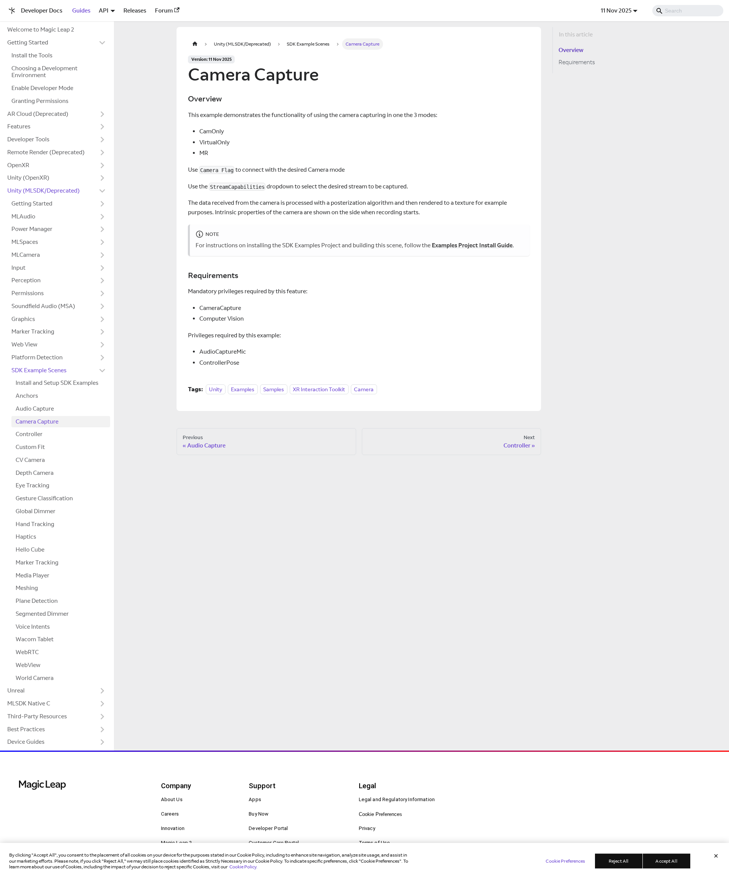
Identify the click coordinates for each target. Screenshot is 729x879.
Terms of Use (374, 843)
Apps (255, 799)
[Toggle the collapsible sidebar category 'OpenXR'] (102, 165)
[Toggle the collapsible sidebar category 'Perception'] (102, 280)
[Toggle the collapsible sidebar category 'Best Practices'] (102, 729)
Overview (571, 50)
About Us (172, 799)
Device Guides (25, 741)
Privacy (367, 828)
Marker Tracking (32, 331)
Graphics (23, 319)
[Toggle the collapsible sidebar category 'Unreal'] (102, 691)
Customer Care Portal (274, 843)
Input (18, 267)
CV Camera (30, 459)
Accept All (666, 861)
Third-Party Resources (37, 716)
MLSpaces (24, 241)
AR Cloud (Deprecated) (37, 113)
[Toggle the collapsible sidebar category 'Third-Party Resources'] (102, 716)
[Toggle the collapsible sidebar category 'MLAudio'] (102, 216)
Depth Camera (35, 472)
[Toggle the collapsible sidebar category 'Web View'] (102, 345)
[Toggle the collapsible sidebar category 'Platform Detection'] (102, 357)
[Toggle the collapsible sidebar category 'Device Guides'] (102, 742)
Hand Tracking (35, 524)
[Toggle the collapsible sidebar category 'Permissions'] (102, 293)
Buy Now (258, 814)
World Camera (35, 677)
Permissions (27, 293)
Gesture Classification (44, 498)
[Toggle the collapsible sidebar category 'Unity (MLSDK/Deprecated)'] (102, 191)
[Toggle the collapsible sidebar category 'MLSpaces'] (102, 242)
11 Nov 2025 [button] (616, 10)
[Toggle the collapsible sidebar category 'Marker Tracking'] (102, 332)
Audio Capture (35, 408)
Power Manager (31, 228)
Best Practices (26, 729)
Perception (26, 280)
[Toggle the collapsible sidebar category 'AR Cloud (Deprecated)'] (102, 114)
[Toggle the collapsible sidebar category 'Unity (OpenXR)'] (102, 178)
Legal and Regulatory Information (397, 799)
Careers (170, 814)
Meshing (27, 587)
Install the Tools (31, 55)
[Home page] (195, 43)
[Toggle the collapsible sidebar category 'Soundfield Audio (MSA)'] (102, 306)
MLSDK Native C (28, 703)
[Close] (716, 856)
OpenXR (18, 165)
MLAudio (23, 216)
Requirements (577, 62)
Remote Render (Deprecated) (46, 152)
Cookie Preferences (380, 814)
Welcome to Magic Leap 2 (40, 29)
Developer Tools (28, 139)
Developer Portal (268, 828)
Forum (164, 10)
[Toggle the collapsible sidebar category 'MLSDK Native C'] (102, 704)
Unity (215, 389)
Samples (273, 389)
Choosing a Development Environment (44, 72)
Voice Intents (33, 626)
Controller (29, 434)
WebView (28, 665)
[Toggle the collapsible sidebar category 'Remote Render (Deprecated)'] (102, 152)
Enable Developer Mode (42, 88)
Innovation (173, 828)
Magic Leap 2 (176, 843)
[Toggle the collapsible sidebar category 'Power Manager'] (102, 229)
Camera (364, 389)
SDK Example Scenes (38, 370)
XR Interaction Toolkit (319, 389)
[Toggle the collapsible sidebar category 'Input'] (102, 268)
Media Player (32, 575)
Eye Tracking (32, 485)
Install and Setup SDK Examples (57, 382)
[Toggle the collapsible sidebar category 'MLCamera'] (102, 255)
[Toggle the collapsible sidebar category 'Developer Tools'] (102, 139)
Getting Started (27, 42)
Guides (81, 10)
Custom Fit (30, 447)
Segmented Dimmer (42, 613)
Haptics (26, 536)
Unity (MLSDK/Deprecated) (43, 190)
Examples (242, 389)
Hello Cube (30, 549)
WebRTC (27, 652)
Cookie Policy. (243, 867)
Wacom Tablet (35, 639)
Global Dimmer (35, 511)
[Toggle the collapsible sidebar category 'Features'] (102, 127)
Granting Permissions (39, 100)
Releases (134, 10)
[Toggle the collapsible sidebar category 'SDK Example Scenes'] (102, 370)
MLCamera (25, 254)
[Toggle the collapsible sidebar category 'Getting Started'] (102, 43)
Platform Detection (37, 357)
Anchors (27, 395)
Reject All (618, 861)
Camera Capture (37, 421)
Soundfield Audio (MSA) (43, 306)
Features (18, 126)
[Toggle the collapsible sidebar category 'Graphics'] (102, 319)
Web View (24, 344)
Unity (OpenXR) (28, 177)
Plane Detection (37, 600)
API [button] (104, 10)
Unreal (16, 690)
